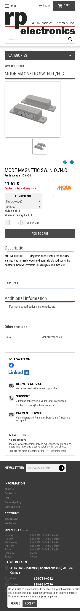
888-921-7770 (43, 584)
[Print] (65, 162)
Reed (21, 65)
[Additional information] (72, 162)
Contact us (11, 493)
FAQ (7, 497)
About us (10, 488)
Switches (10, 65)
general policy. (49, 596)
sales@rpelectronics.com (41, 405)
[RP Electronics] (40, 33)
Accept (30, 603)
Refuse (15, 603)
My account (11, 518)
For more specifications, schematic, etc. (32, 306)
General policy (13, 502)
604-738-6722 (43, 578)
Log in (46, 5)
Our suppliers (12, 506)
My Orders (10, 523)
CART (67, 5)
